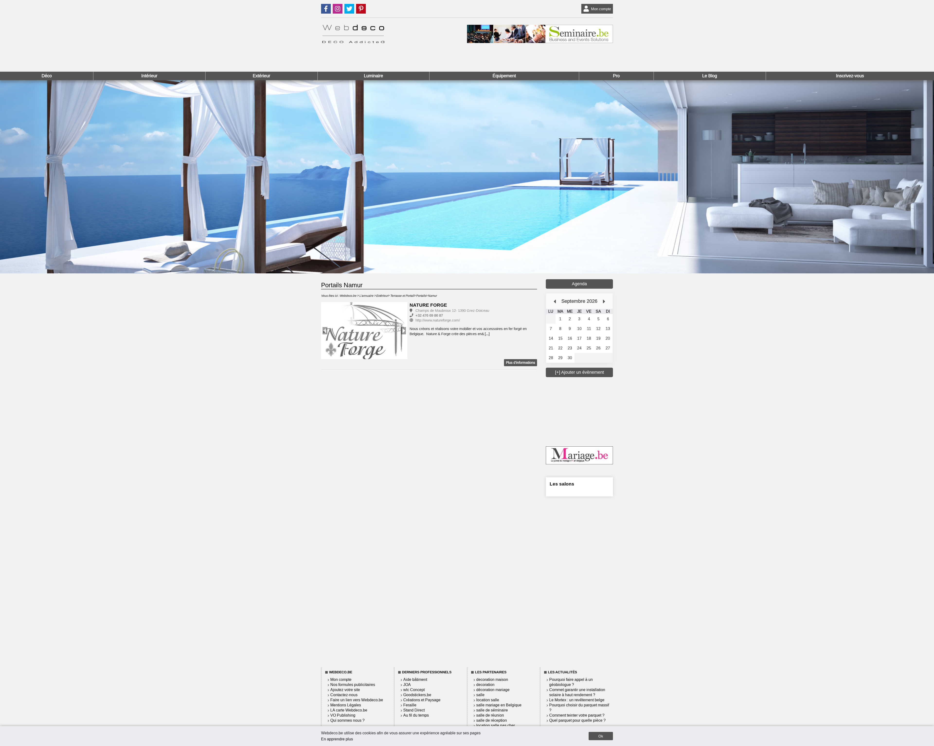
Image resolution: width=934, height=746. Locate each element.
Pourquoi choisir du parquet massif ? (579, 708)
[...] (487, 333)
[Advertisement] (582, 411)
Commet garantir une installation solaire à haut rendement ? (577, 692)
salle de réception (491, 720)
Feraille (409, 705)
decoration (485, 684)
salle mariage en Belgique (498, 705)
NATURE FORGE (428, 305)
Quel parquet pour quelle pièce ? (577, 720)
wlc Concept (414, 689)
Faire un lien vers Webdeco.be (356, 700)
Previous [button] (325, 331)
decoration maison (492, 679)
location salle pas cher (495, 725)
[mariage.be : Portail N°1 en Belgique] (579, 463)
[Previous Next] (364, 330)
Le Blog (709, 76)
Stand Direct (414, 710)
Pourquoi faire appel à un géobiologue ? (571, 682)
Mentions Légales (345, 705)
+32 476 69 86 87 (429, 315)
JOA (407, 684)
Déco (47, 76)
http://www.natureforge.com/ (437, 320)
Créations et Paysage (421, 700)
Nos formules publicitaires (352, 684)
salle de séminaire (492, 710)
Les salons (562, 483)
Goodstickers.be (417, 694)
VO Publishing (342, 715)
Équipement (504, 76)
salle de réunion (490, 715)
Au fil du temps (416, 715)
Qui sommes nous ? (347, 720)
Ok (600, 736)
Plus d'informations (520, 362)
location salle (487, 700)
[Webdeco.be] (353, 41)
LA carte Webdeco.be (348, 710)
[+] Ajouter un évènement (579, 372)
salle (480, 694)
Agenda (579, 283)
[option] (364, 331)
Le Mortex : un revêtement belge (576, 700)
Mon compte (601, 9)
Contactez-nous (344, 694)
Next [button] (403, 331)
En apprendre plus (337, 739)
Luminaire (373, 76)
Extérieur (261, 76)
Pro (616, 76)
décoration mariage (493, 689)
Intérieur (149, 76)
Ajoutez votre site (345, 689)
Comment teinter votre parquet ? (576, 715)
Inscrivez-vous (850, 76)
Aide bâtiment (415, 679)
